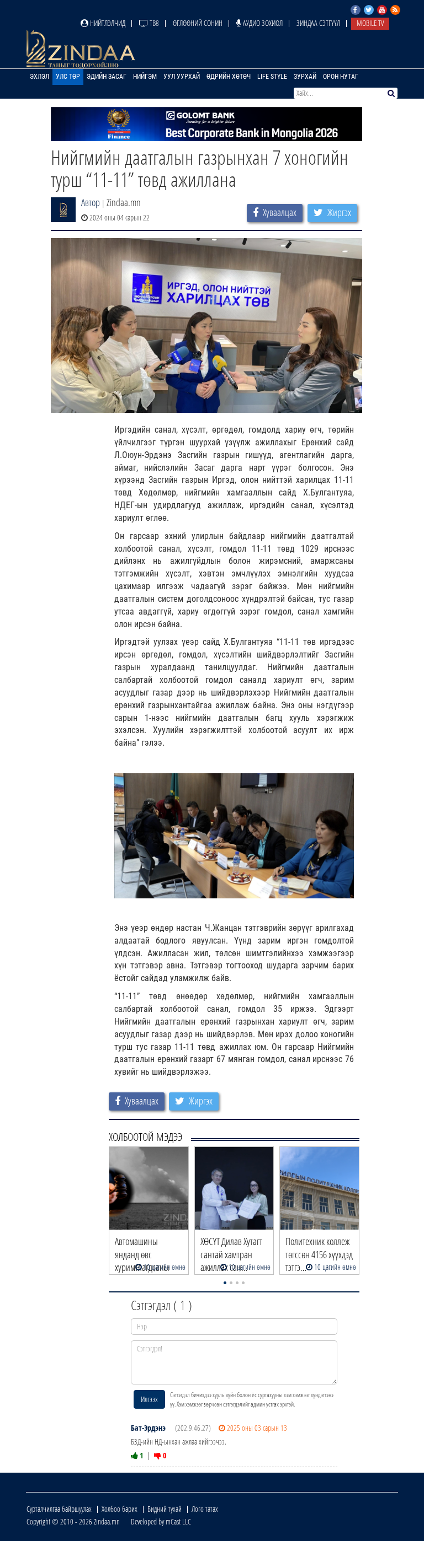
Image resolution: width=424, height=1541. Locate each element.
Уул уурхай (181, 76)
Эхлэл (39, 76)
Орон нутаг (340, 76)
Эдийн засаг (106, 76)
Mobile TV (370, 23)
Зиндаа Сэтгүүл (318, 23)
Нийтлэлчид (106, 23)
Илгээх (149, 1399)
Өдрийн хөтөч (228, 76)
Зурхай (305, 76)
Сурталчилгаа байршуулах (59, 1509)
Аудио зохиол (262, 23)
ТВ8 (153, 23)
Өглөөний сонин (197, 23)
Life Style (272, 76)
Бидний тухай (164, 1509)
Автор (90, 202)
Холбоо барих (119, 1509)
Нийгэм (145, 76)
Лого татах (205, 1509)
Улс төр (68, 76)
